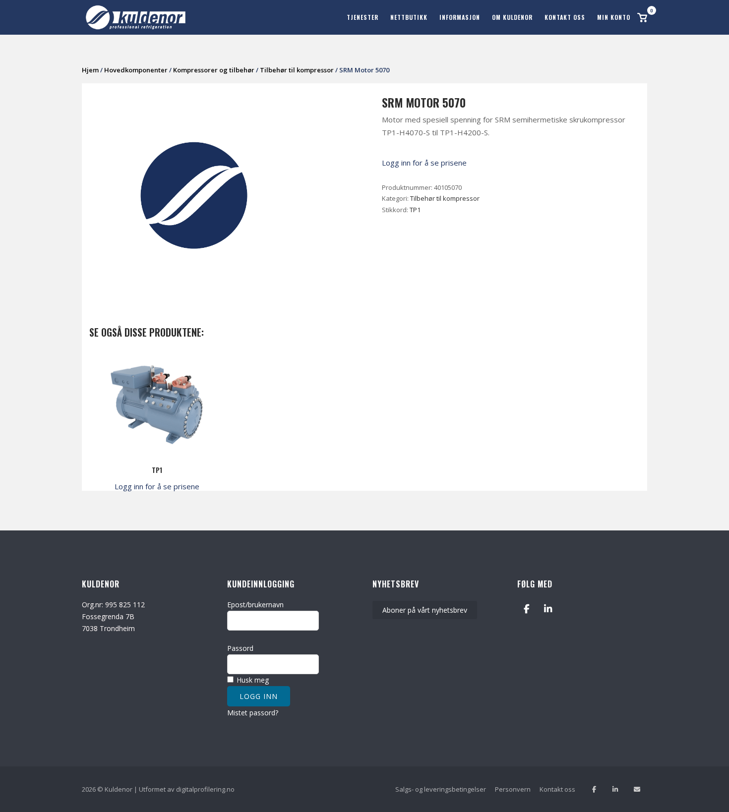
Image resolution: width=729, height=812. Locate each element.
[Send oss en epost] (637, 789)
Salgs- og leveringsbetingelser (440, 789)
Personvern (513, 789)
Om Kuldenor (512, 17)
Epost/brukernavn (255, 604)
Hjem (90, 69)
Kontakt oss (565, 17)
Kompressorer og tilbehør (213, 69)
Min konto (613, 17)
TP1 (415, 209)
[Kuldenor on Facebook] (526, 609)
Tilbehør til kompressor (297, 69)
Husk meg (252, 680)
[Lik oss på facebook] (594, 789)
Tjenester (362, 17)
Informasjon (459, 17)
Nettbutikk (408, 17)
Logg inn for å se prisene (424, 163)
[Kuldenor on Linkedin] (548, 609)
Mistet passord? (252, 712)
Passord (240, 648)
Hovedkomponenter (136, 69)
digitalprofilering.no (205, 789)
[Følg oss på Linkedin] (615, 789)
